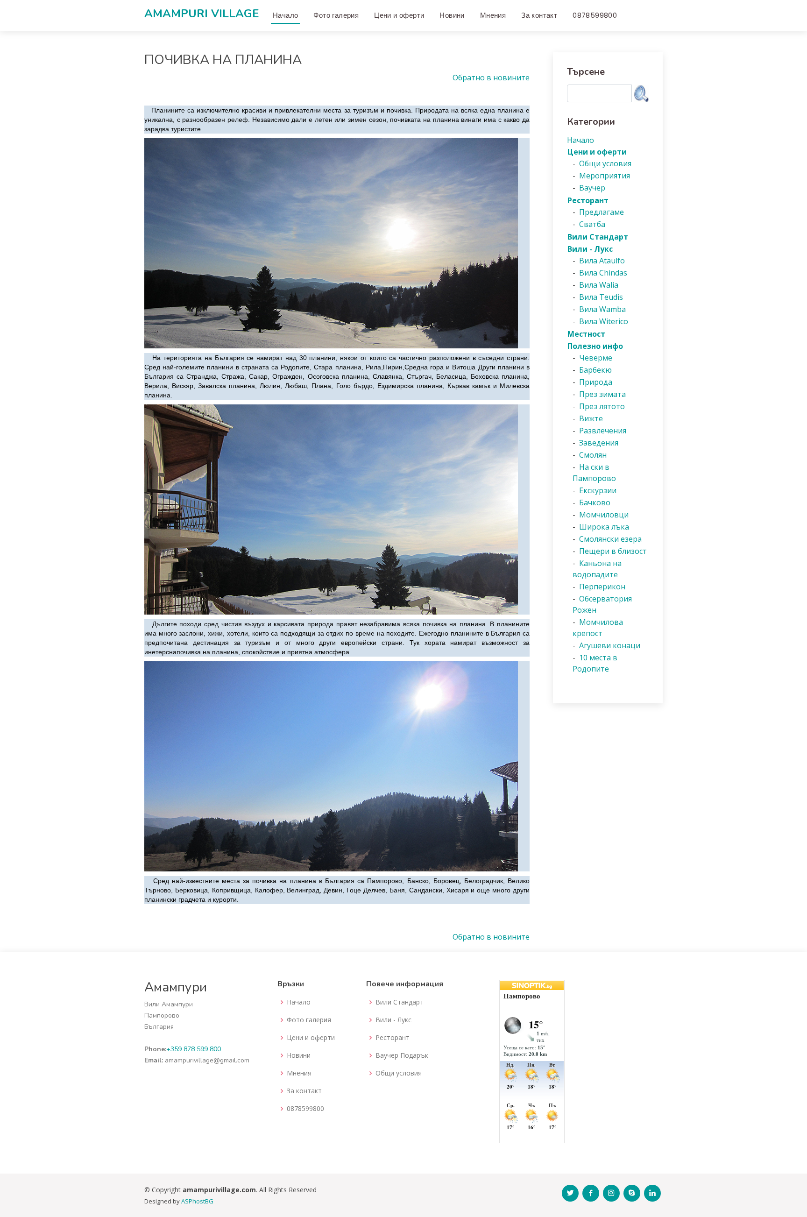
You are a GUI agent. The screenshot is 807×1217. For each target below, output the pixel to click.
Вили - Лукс (393, 1020)
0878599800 (595, 15)
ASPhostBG (197, 1201)
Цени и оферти (399, 15)
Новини (451, 15)
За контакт (539, 15)
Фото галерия (336, 15)
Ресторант (392, 1037)
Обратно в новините (491, 77)
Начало (285, 15)
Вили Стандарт (399, 1002)
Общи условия (398, 1073)
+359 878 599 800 (193, 1049)
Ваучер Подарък (401, 1055)
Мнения (493, 15)
